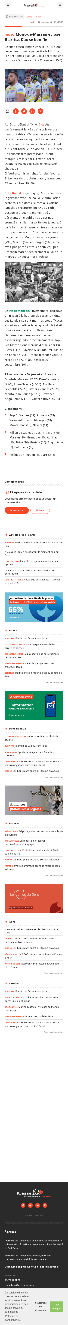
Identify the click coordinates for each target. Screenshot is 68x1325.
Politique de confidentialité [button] (13, 1318)
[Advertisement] (34, 1074)
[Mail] (40, 111)
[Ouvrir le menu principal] (8, 5)
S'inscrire (40, 510)
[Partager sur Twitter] (24, 111)
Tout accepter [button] (56, 1306)
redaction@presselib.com (19, 1284)
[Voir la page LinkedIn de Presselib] (37, 1205)
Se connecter (17, 510)
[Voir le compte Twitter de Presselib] (30, 1205)
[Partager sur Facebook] (16, 111)
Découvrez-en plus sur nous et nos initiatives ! (31, 1266)
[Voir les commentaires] (7, 111)
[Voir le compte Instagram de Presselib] (45, 1205)
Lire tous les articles (53, 682)
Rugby (38, 16)
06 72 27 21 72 (12, 1279)
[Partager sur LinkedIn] (32, 111)
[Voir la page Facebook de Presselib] (23, 1205)
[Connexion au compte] (60, 5)
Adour (29, 16)
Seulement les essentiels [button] (40, 1306)
